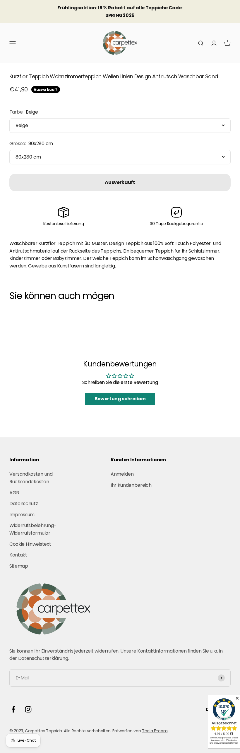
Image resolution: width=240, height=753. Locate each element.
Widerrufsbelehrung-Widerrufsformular (32, 529)
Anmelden (122, 474)
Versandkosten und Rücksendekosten (31, 478)
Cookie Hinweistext (30, 544)
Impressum (22, 514)
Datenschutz (23, 503)
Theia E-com (154, 731)
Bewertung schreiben (120, 398)
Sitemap (18, 566)
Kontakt (18, 555)
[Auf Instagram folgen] (28, 709)
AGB (14, 492)
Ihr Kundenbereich (131, 485)
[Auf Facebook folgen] (13, 709)
